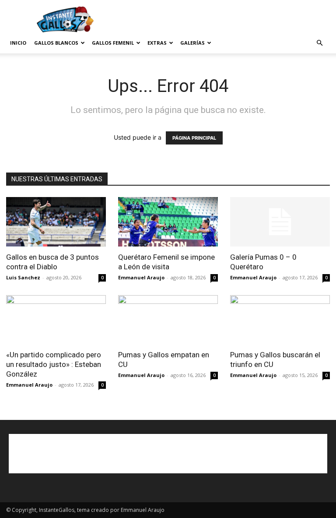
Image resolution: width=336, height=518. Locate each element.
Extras (157, 42)
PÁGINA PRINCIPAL (194, 138)
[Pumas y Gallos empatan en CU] (168, 320)
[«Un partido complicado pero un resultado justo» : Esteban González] (56, 320)
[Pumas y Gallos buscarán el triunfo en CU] (280, 320)
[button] (319, 43)
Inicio (18, 42)
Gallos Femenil (113, 42)
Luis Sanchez (23, 277)
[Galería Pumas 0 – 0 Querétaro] (280, 222)
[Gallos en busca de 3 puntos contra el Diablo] (56, 222)
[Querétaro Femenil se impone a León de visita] (168, 222)
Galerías (192, 42)
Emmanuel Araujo (141, 277)
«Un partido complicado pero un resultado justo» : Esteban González (53, 364)
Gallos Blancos (56, 42)
